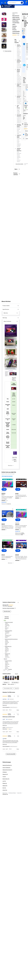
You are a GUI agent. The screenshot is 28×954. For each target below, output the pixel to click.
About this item (6, 301)
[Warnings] (18, 318)
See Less (10, 465)
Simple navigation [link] (8, 630)
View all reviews (7, 611)
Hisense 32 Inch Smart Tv (7, 769)
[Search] (22, 3)
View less (10, 669)
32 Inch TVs (5, 790)
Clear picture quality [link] (9, 622)
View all (16, 673)
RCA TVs (4, 787)
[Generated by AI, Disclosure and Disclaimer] (7, 670)
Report (18, 731)
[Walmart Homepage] (5, 3)
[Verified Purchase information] (14, 696)
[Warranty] (17, 313)
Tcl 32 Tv (4, 776)
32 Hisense (5, 772)
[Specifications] (18, 309)
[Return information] (23, 34)
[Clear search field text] (20, 2)
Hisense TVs (5, 785)
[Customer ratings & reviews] (18, 602)
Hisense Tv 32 (5, 774)
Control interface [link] (8, 660)
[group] (17, 35)
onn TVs (4, 781)
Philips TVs (5, 783)
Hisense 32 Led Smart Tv (7, 765)
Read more (5, 705)
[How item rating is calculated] (15, 608)
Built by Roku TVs (6, 778)
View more (10, 562)
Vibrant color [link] (7, 653)
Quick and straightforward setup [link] (11, 639)
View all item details (19, 163)
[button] (16, 41)
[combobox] (15, 2)
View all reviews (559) (10, 754)
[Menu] (2, 3)
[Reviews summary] (20, 35)
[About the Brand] (17, 321)
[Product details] (18, 306)
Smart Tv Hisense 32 (6, 767)
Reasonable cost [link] (8, 646)
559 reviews (10, 606)
